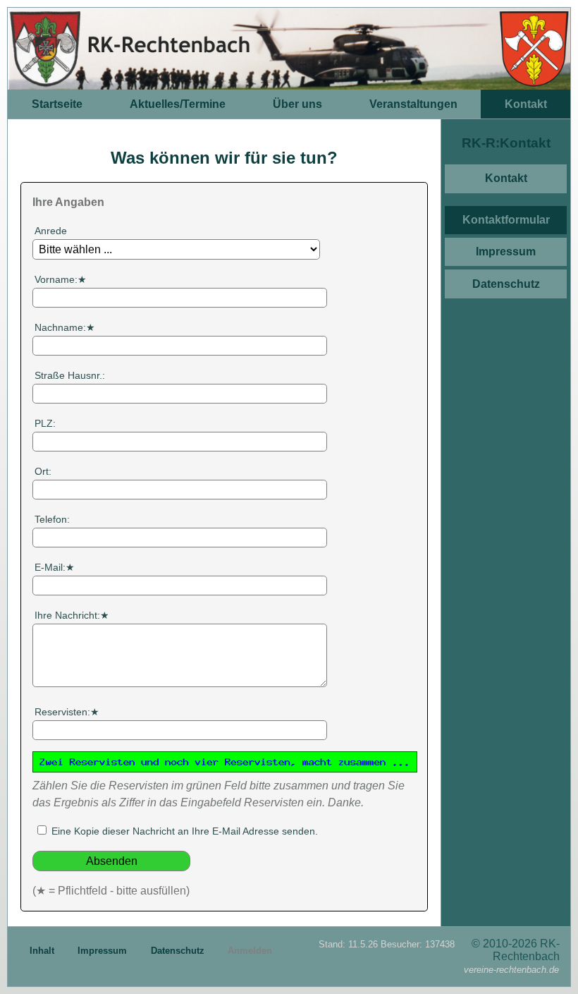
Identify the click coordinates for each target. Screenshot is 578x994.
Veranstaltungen (413, 104)
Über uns (297, 104)
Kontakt (526, 104)
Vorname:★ (61, 279)
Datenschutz (506, 284)
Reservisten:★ (67, 711)
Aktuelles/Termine (178, 104)
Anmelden (250, 950)
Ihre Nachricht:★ (72, 615)
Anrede (51, 230)
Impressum (506, 251)
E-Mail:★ (55, 567)
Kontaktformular (506, 220)
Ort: (43, 471)
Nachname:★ (65, 327)
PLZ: (45, 423)
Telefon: (52, 519)
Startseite (57, 104)
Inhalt (43, 950)
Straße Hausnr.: (70, 375)
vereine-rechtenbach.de (511, 969)
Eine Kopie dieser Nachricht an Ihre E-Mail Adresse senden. (183, 831)
